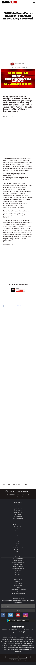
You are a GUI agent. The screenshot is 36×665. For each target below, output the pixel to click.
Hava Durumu (25, 494)
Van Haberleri (18, 514)
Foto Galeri (18, 572)
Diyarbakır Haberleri (18, 518)
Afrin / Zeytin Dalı (18, 504)
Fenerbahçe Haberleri (18, 531)
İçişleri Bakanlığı (18, 585)
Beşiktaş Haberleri (18, 535)
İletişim (18, 545)
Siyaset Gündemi (18, 560)
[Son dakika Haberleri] (18, 627)
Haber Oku (19, 306)
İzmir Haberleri (18, 510)
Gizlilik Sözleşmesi (18, 548)
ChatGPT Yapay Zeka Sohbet (18, 593)
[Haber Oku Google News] (18, 620)
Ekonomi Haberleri (18, 566)
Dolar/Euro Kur (18, 527)
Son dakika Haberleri (23, 491)
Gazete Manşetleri (18, 497)
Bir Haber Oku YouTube (18, 615)
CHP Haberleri (18, 529)
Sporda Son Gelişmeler (18, 562)
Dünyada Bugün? (18, 564)
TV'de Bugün (11, 491)
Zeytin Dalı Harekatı (18, 525)
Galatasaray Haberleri (18, 533)
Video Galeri (18, 575)
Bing (18, 591)
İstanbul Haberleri (18, 506)
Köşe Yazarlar (18, 570)
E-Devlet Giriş (18, 581)
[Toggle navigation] (25, 2)
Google (18, 587)
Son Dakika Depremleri (13, 494)
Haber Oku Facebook (3, 615)
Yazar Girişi (23, 660)
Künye (18, 543)
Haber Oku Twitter (10, 615)
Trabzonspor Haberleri (18, 537)
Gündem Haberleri (18, 558)
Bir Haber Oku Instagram (25, 615)
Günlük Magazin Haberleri (18, 568)
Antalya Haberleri (18, 512)
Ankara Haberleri (18, 508)
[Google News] (11, 117)
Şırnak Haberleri (18, 516)
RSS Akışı (18, 552)
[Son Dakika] (9, 2)
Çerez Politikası (18, 550)
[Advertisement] (18, 41)
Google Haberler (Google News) (18, 589)
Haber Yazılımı (13, 660)
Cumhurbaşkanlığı (18, 583)
